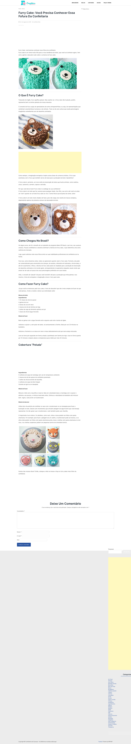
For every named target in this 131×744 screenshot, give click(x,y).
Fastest (100, 741)
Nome (19, 532)
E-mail (19, 536)
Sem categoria (112, 721)
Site (18, 540)
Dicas (109, 696)
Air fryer (110, 679)
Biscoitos (110, 685)
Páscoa (110, 714)
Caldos (110, 692)
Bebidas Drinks (112, 683)
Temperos (111, 727)
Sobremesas (111, 722)
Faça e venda (111, 699)
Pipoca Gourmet (112, 715)
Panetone (110, 711)
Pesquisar (111, 549)
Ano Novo (110, 682)
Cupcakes (111, 695)
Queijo (110, 717)
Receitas (110, 718)
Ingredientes (111, 704)
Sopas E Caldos (112, 724)
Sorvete (110, 725)
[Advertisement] (31, 36)
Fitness (110, 701)
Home (19, 8)
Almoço (110, 680)
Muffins (110, 708)
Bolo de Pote (111, 686)
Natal (109, 709)
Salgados (110, 720)
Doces (110, 698)
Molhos (110, 707)
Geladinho (111, 702)
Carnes (110, 693)
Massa (110, 705)
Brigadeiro (111, 689)
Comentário (21, 511)
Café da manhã (112, 691)
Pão (109, 712)
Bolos (23, 8)
